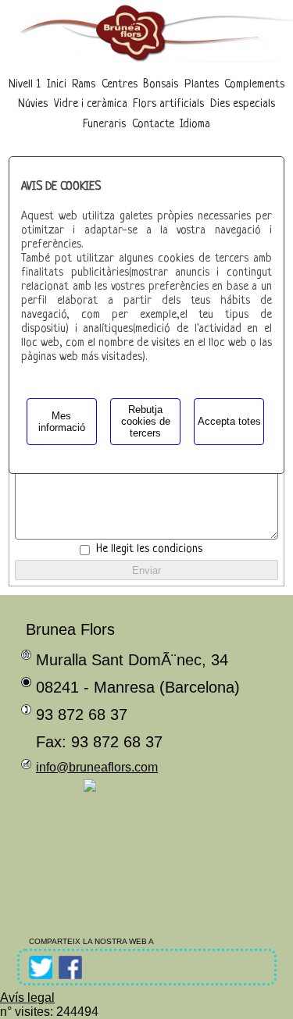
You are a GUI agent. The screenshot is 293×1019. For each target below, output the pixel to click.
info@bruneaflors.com (97, 767)
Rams (83, 84)
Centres (120, 84)
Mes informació (61, 421)
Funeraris (104, 124)
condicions (177, 549)
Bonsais (160, 84)
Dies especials (242, 104)
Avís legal (27, 997)
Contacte (153, 124)
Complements (254, 84)
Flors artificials (168, 104)
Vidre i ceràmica (90, 104)
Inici (56, 84)
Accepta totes (229, 421)
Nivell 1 (25, 84)
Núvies (33, 104)
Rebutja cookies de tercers (145, 421)
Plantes (201, 84)
